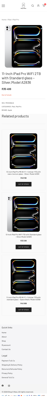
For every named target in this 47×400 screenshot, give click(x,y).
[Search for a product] (32, 5)
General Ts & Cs (8, 377)
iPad (9, 19)
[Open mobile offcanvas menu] (3, 5)
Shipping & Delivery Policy (12, 365)
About (4, 337)
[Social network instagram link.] (9, 385)
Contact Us (6, 349)
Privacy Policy (7, 373)
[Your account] (38, 5)
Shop (4, 341)
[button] (41, 28)
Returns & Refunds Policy (12, 369)
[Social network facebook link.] (3, 385)
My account (6, 345)
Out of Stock (23, 184)
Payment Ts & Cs (8, 361)
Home (4, 19)
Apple (10, 110)
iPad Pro (16, 19)
